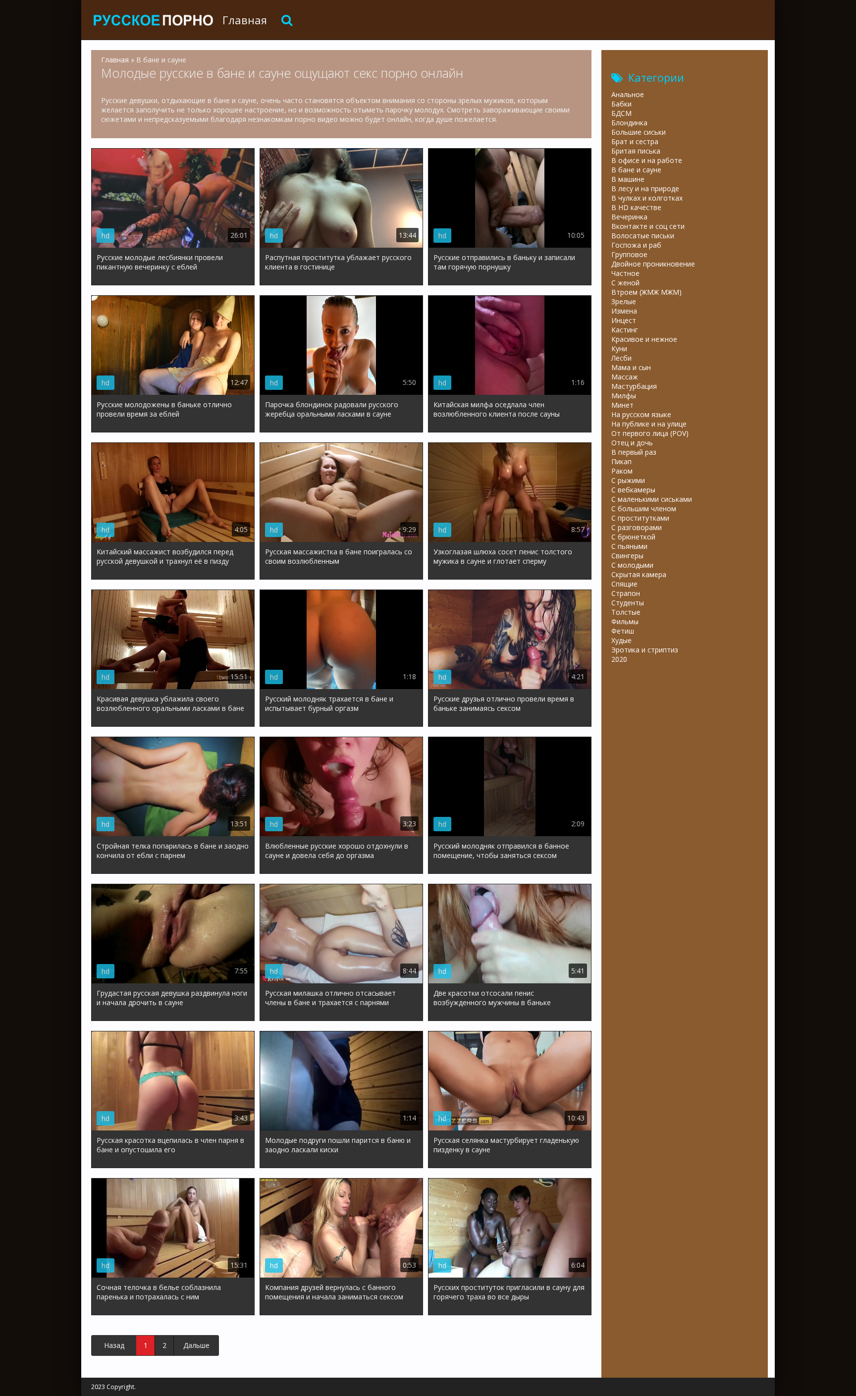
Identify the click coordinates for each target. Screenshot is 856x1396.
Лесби (621, 358)
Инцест (623, 320)
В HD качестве (636, 207)
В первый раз (633, 452)
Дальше (196, 1345)
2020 (619, 659)
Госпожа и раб (636, 245)
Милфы (623, 395)
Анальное (627, 94)
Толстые (626, 612)
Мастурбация (634, 386)
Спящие (624, 584)
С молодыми (632, 565)
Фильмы (625, 621)
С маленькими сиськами (651, 499)
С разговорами (636, 527)
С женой (625, 282)
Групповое (629, 254)
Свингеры (627, 555)
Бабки (621, 103)
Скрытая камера (638, 574)
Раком (622, 471)
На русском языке (641, 414)
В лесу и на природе (645, 188)
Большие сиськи (638, 132)
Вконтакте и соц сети (648, 226)
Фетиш (622, 631)
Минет (622, 405)
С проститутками (640, 518)
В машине (627, 179)
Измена (624, 311)
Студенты (627, 602)
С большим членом (643, 508)
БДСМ (621, 113)
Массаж (624, 376)
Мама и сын (631, 367)
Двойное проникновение (653, 263)
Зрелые (623, 301)
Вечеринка (629, 216)
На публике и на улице (649, 424)
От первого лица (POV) (650, 433)
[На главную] (153, 19)
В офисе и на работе (646, 160)
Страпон (625, 593)
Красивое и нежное (644, 339)
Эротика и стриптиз (644, 649)
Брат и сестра (634, 141)
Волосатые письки (642, 235)
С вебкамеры (633, 489)
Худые (621, 640)
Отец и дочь (632, 442)
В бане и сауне (636, 169)
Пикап (621, 461)
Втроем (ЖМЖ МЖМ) (646, 292)
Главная (244, 19)
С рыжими (628, 480)
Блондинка (629, 122)
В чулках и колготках (647, 198)
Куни (619, 348)
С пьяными (629, 546)
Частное (625, 273)
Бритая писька (635, 151)
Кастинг (624, 329)
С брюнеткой (633, 536)
